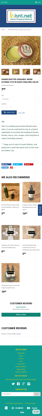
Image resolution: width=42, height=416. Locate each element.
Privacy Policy (21, 364)
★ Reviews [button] (40, 210)
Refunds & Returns (21, 366)
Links (21, 361)
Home (2, 29)
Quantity (3, 104)
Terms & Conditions (21, 372)
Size (2, 95)
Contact (21, 358)
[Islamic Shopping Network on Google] (23, 384)
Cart (39, 2)
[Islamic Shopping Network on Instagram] (28, 384)
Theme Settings (31, 379)
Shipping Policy (21, 369)
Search (21, 356)
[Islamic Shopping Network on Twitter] (13, 384)
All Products (21, 353)
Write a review (21, 314)
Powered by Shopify (30, 403)
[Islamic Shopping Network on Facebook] (18, 384)
